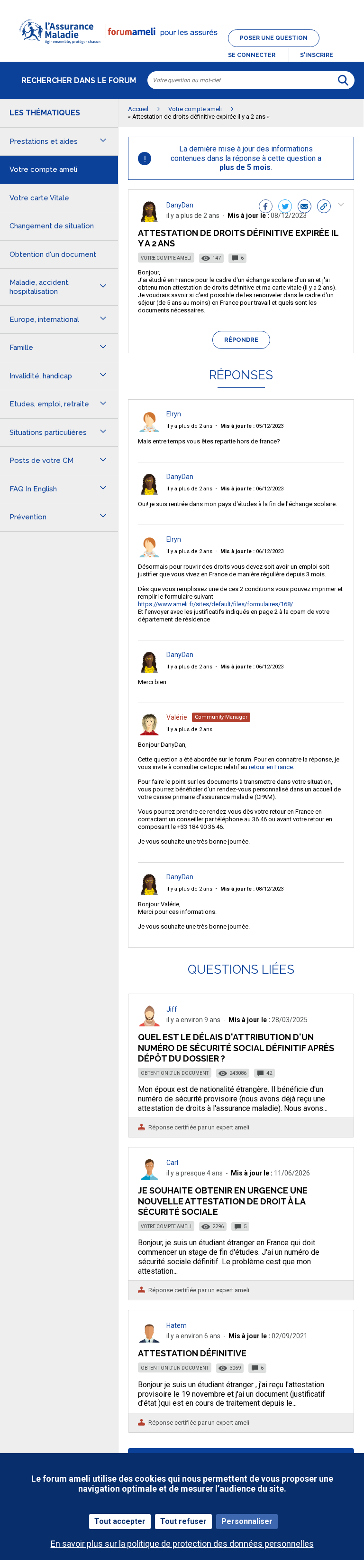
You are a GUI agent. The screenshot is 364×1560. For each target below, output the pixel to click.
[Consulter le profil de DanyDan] (149, 219)
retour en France (271, 767)
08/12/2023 (251, 889)
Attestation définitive (192, 1353)
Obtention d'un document (175, 1073)
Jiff (171, 1009)
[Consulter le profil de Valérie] (149, 732)
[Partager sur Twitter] (285, 207)
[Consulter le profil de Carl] (149, 1177)
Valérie (176, 717)
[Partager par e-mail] (304, 207)
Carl (172, 1162)
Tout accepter (120, 1521)
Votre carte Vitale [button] (39, 198)
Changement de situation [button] (51, 226)
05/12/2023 (251, 426)
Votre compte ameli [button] (43, 169)
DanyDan (179, 205)
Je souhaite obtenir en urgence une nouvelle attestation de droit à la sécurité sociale (223, 1200)
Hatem (176, 1325)
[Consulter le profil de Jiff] (149, 1023)
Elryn (173, 414)
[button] (182, 49)
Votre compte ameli (166, 258)
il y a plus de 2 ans (189, 426)
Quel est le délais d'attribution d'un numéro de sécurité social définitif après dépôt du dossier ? (236, 1047)
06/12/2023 (251, 489)
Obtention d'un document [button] (52, 254)
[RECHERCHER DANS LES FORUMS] (343, 80)
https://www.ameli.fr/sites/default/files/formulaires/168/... (217, 604)
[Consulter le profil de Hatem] (149, 1339)
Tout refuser (183, 1521)
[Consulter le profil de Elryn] (149, 429)
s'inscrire (316, 55)
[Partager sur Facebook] (266, 207)
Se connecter (251, 55)
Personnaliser (247, 1521)
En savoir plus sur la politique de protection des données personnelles (182, 1544)
